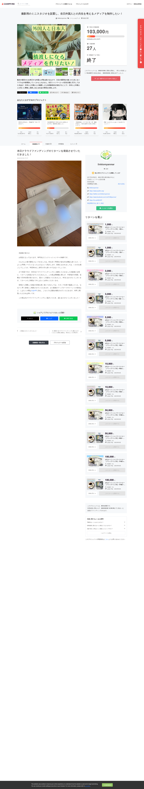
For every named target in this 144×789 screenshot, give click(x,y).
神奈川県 (86, 18)
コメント (73, 144)
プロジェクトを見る (60, 342)
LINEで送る (44, 92)
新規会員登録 (137, 4)
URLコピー (55, 92)
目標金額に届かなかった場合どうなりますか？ (99, 525)
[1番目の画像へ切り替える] (23, 72)
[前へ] (19, 45)
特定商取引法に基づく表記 (95, 203)
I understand (107, 785)
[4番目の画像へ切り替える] (62, 72)
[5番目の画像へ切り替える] (75, 72)
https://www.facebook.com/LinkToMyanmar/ (102, 197)
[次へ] (78, 45)
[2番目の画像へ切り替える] (36, 72)
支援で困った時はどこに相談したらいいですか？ (100, 528)
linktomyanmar (62, 18)
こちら (107, 539)
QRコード (76, 92)
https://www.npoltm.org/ (96, 191)
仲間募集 (61, 144)
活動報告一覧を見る (39, 342)
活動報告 (35, 144)
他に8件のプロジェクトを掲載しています (107, 173)
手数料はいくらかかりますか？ (95, 522)
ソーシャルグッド (74, 18)
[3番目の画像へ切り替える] (49, 72)
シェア (34, 92)
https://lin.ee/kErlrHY (95, 200)
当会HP (34, 290)
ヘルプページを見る (106, 533)
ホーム (23, 144)
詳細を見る (91, 238)
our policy (87, 786)
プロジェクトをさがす (82, 4)
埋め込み (66, 92)
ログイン (129, 4)
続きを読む (121, 184)
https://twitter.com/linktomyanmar (99, 194)
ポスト (23, 92)
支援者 (48, 144)
